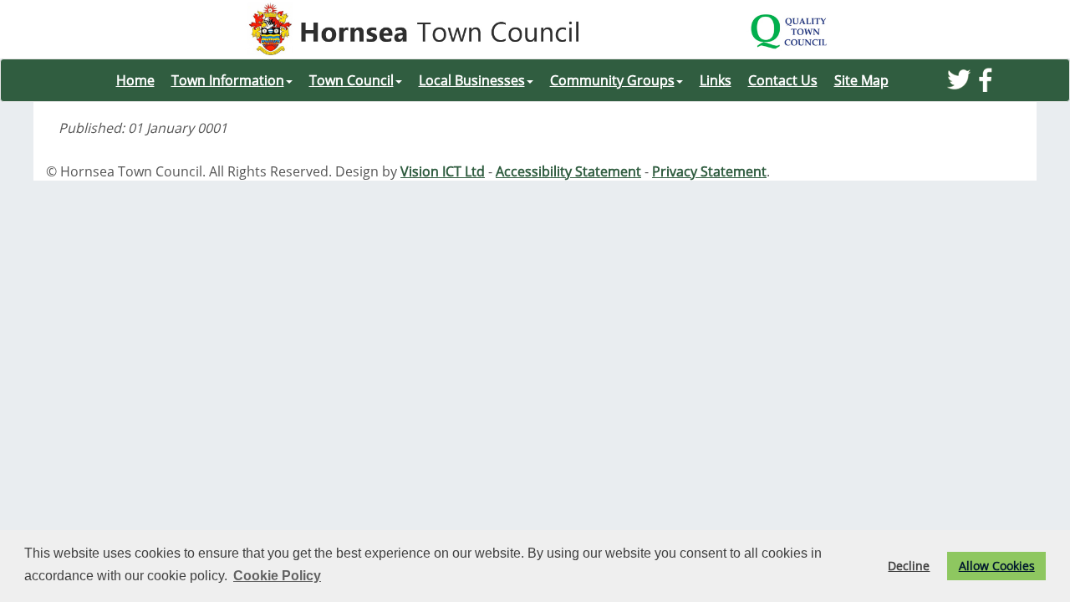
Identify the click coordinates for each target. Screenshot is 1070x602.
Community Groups (612, 80)
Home (135, 80)
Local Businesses (472, 80)
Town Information (227, 80)
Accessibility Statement (568, 171)
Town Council (351, 80)
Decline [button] (909, 566)
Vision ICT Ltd (442, 171)
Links (715, 80)
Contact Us (783, 80)
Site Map (861, 80)
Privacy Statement (709, 171)
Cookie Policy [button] (277, 576)
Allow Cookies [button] (997, 566)
